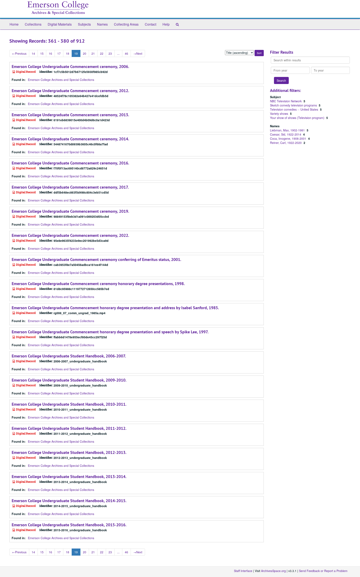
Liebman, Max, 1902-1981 (288, 130)
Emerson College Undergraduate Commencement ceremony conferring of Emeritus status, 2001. (96, 259)
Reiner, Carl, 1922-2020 (286, 143)
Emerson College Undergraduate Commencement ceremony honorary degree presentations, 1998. (98, 283)
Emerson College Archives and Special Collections (61, 80)
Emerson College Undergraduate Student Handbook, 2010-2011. (69, 404)
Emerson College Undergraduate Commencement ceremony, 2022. (70, 235)
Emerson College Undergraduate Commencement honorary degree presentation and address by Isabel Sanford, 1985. (115, 307)
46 (126, 53)
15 (42, 53)
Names (102, 24)
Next (137, 53)
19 (76, 53)
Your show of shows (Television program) (297, 118)
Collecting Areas (126, 24)
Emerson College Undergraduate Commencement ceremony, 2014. (70, 139)
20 (84, 53)
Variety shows (279, 113)
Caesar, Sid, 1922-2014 (286, 134)
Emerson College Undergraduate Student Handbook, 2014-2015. (69, 500)
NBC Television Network (286, 101)
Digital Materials (60, 24)
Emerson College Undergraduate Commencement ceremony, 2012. (70, 90)
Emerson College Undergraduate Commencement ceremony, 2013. (70, 114)
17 (59, 53)
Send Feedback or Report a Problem (323, 571)
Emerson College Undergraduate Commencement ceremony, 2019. (70, 211)
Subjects (84, 24)
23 (110, 53)
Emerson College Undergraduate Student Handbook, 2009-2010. (69, 380)
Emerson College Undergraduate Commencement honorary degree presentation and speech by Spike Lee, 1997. (110, 332)
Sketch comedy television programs (294, 105)
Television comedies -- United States (294, 109)
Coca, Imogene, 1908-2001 (288, 138)
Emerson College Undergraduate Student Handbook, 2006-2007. (69, 356)
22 (101, 53)
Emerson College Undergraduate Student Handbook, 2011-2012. (69, 428)
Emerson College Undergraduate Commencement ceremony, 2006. (70, 66)
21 (93, 53)
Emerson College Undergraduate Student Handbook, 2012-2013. (69, 452)
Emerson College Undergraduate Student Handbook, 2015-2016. (69, 525)
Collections (33, 24)
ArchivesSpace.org (273, 571)
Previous (19, 53)
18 (67, 53)
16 (50, 53)
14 (33, 53)
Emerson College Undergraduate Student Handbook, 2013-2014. (69, 476)
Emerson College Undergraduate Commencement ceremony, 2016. (70, 163)
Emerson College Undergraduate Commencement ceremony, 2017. (70, 187)
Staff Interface (243, 571)
